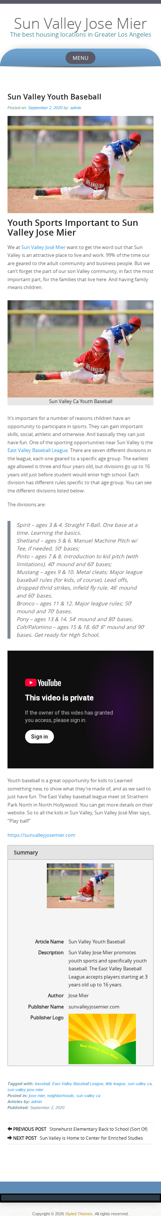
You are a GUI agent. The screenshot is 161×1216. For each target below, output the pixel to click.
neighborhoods (60, 1095)
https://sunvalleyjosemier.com (41, 835)
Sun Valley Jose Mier (80, 23)
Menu (80, 57)
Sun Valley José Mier (43, 247)
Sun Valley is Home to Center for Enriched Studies (77, 1138)
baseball (42, 1083)
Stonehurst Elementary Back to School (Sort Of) (80, 1129)
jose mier (37, 1095)
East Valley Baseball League (37, 450)
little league (115, 1083)
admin (75, 107)
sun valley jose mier (25, 1089)
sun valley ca (140, 1083)
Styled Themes (78, 1214)
